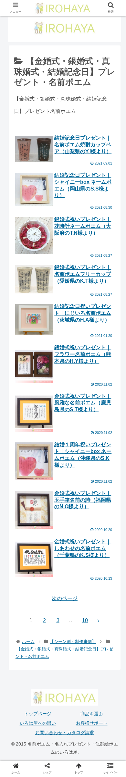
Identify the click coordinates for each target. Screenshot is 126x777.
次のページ (65, 598)
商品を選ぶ (91, 713)
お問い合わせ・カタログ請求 (64, 732)
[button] (113, 613)
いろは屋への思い (38, 723)
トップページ (37, 713)
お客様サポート (92, 723)
